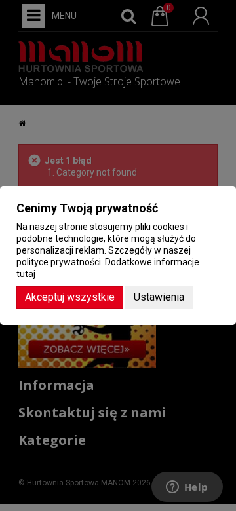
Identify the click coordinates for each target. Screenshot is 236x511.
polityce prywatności (58, 262)
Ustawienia (159, 297)
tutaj (25, 274)
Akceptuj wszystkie (70, 297)
